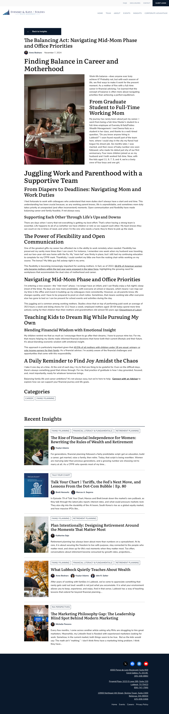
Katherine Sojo (62, 535)
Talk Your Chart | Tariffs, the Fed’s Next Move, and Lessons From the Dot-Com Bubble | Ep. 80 (96, 484)
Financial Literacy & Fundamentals (92, 430)
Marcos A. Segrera (84, 492)
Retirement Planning (127, 430)
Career (29, 398)
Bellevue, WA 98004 (138, 696)
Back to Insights (39, 31)
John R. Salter (102, 575)
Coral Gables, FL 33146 (137, 673)
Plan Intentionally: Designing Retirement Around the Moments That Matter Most (95, 527)
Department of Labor (130, 309)
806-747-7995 (141, 687)
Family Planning (45, 398)
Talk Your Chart (61, 475)
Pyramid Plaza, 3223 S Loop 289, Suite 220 (128, 681)
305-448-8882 (141, 676)
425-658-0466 (141, 699)
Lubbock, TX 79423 (139, 684)
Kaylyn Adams (62, 448)
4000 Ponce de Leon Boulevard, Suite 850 (129, 670)
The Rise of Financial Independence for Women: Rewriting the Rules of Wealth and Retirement (93, 439)
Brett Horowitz (62, 492)
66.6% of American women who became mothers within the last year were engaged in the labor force (83, 268)
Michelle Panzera (63, 624)
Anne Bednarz (35, 52)
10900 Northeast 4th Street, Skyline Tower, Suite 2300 (123, 693)
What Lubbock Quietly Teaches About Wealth (91, 569)
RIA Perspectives (61, 607)
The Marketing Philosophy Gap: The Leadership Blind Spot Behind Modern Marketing (93, 615)
